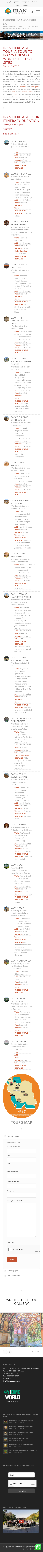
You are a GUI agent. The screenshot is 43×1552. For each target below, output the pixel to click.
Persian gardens (27, 92)
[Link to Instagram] (31, 1549)
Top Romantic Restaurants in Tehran (21, 1432)
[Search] (31, 11)
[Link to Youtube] (34, 1549)
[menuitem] (9, 1)
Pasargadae (34, 87)
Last (8, 1164)
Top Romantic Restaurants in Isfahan (21, 1426)
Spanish (16, 2)
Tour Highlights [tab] (13, 1271)
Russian (25, 5)
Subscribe (22, 1491)
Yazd (13, 92)
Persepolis (22, 87)
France (18, 5)
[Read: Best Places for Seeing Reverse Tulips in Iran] (5, 1451)
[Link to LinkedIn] (27, 1549)
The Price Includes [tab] (14, 1276)
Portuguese (25, 2)
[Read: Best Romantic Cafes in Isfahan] (5, 1439)
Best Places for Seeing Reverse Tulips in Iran (23, 1450)
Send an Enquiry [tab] (13, 1136)
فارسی (9, 2)
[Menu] (36, 11)
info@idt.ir (7, 1378)
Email (12, 1171)
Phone (13, 1181)
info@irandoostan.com (11, 1381)
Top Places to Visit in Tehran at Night (21, 1444)
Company (10, 1191)
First (8, 1155)
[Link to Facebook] (23, 1549)
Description (14, 1201)
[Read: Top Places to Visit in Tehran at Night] (5, 1445)
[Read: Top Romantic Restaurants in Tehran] (5, 1434)
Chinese (34, 2)
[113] (21, 1096)
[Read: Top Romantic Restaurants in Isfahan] (5, 1428)
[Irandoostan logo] (17, 11)
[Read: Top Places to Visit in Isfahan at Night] (5, 1422)
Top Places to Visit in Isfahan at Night (21, 1420)
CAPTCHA (10, 1243)
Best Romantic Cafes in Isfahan (19, 1438)
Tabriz (16, 94)
